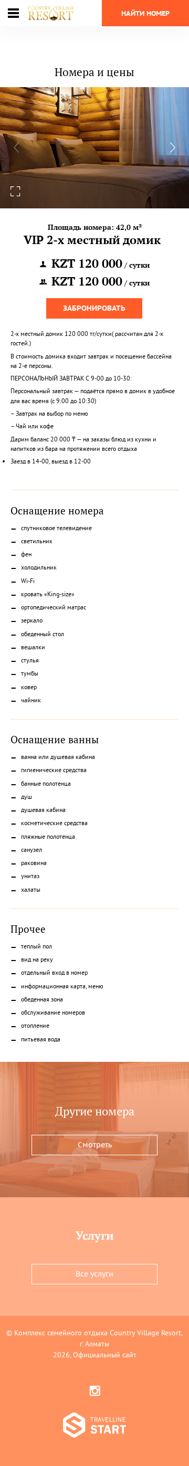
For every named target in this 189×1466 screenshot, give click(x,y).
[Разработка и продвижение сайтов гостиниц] (94, 1426)
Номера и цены (94, 72)
